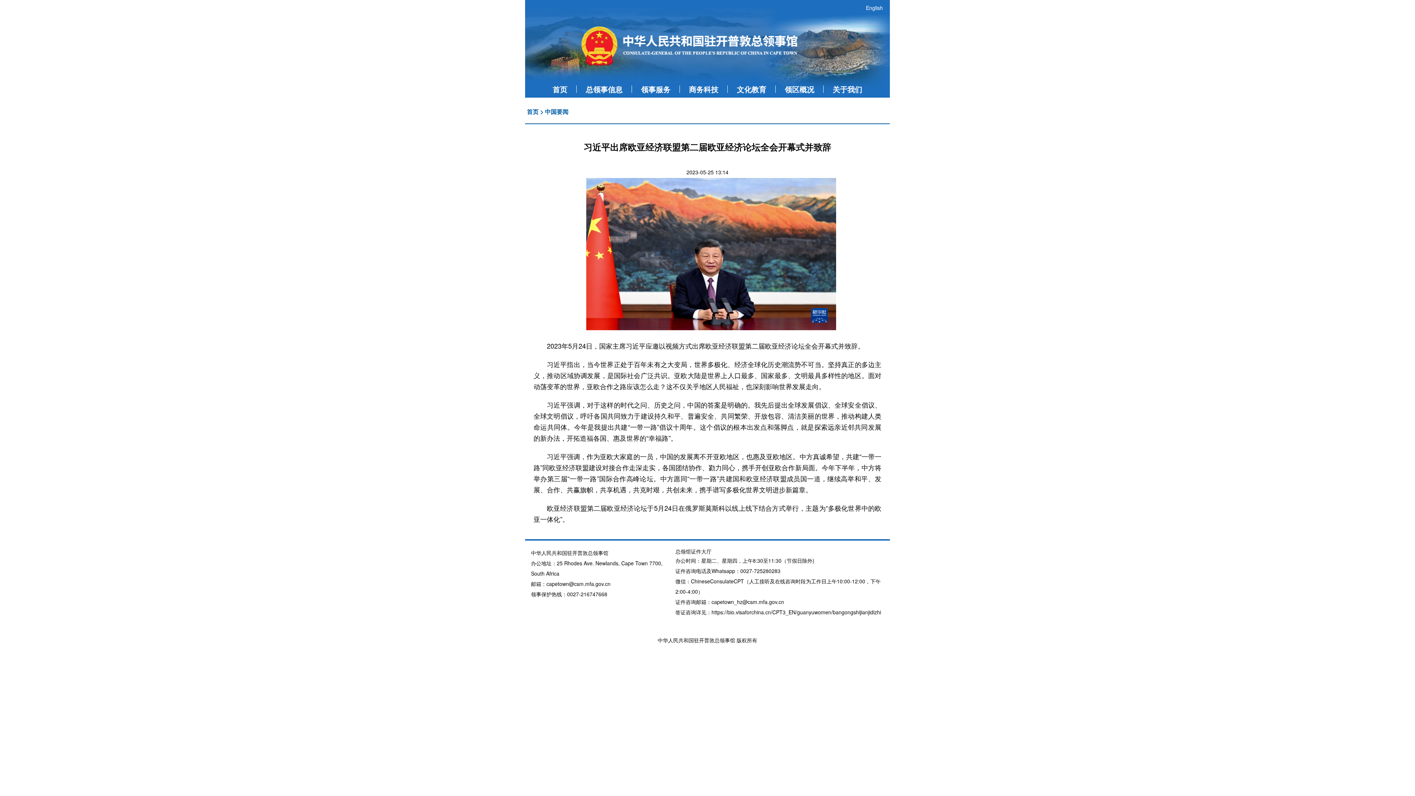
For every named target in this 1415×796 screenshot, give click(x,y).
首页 (560, 89)
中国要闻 (557, 111)
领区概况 (799, 89)
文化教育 (751, 89)
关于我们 (847, 89)
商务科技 (704, 89)
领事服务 (656, 89)
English (874, 7)
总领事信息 (604, 89)
